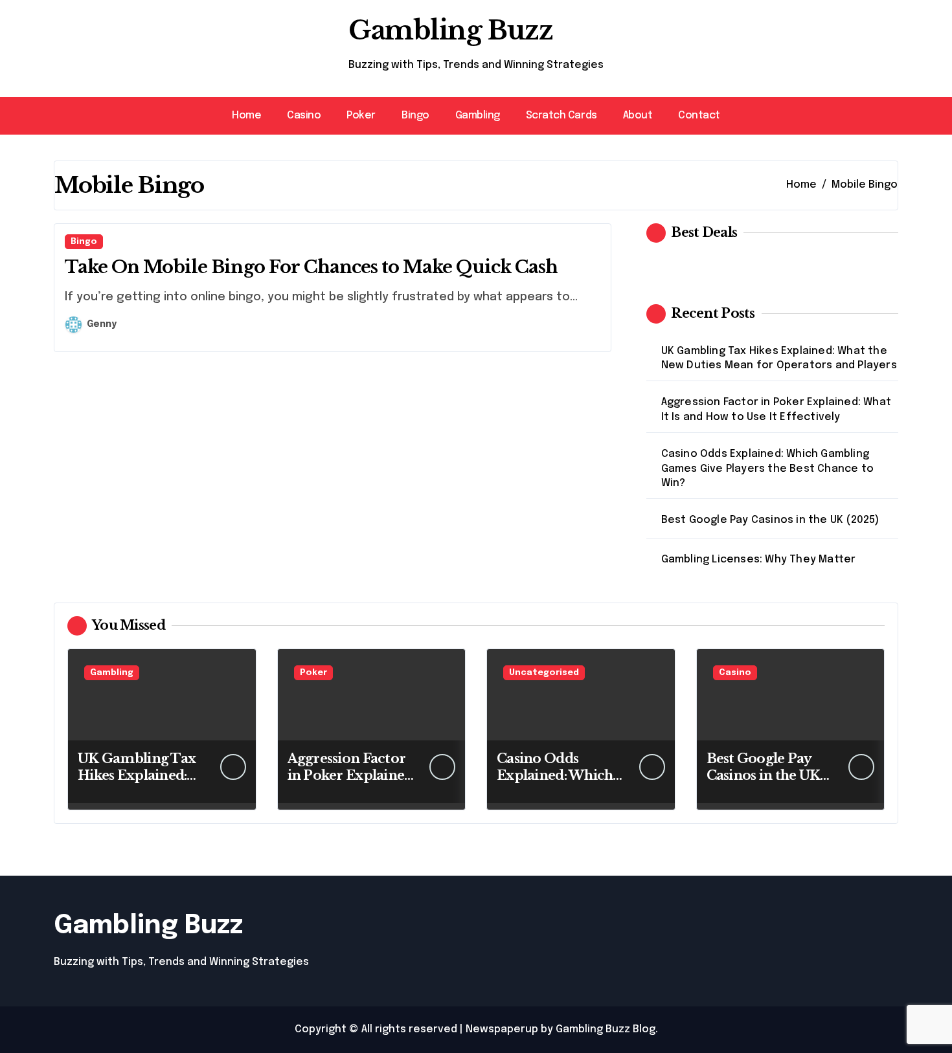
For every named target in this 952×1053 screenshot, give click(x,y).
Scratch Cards (561, 115)
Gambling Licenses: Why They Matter (758, 559)
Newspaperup (502, 1029)
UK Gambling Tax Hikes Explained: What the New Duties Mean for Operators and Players (779, 358)
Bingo (415, 115)
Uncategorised (544, 673)
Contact (699, 115)
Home (246, 115)
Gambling (477, 115)
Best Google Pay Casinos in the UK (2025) (770, 520)
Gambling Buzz (450, 30)
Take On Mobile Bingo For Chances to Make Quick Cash (311, 267)
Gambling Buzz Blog (605, 1029)
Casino (304, 115)
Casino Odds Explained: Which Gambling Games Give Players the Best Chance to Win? (767, 469)
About (638, 115)
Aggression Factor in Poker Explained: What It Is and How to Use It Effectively (776, 409)
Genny (102, 324)
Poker (361, 115)
